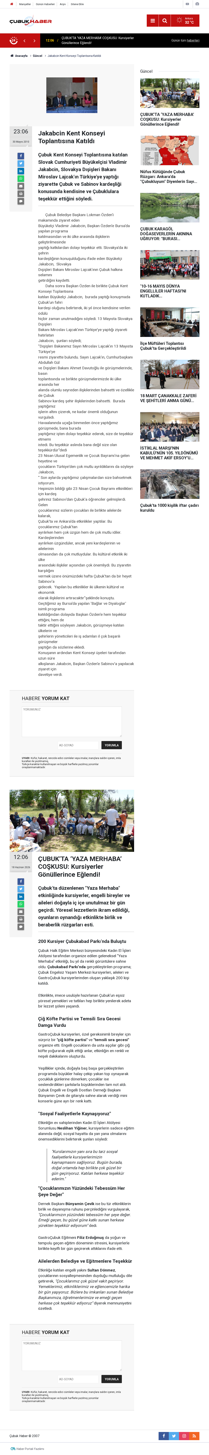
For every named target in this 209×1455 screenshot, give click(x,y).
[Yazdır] (21, 193)
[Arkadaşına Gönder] (21, 186)
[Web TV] (187, 4)
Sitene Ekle (77, 4)
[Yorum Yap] (21, 201)
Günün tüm (185, 40)
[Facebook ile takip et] (164, 1436)
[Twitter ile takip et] (174, 1436)
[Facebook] (21, 156)
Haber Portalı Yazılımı (30, 1449)
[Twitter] (21, 163)
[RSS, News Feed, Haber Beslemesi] (194, 1436)
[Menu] (152, 21)
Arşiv (63, 4)
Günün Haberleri (45, 4)
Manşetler (25, 4)
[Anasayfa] (12, 4)
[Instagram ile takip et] (184, 1436)
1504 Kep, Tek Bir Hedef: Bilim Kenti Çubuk (92, 40)
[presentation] (24, 40)
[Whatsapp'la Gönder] (21, 178)
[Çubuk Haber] (31, 20)
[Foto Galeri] (197, 4)
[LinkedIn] (21, 171)
